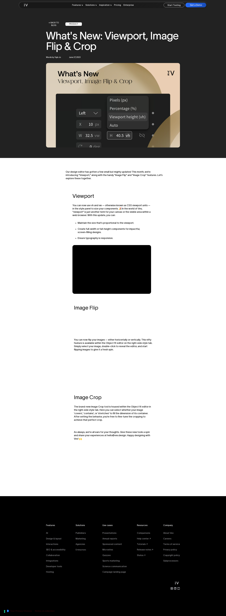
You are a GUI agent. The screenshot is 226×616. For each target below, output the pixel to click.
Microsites (107, 549)
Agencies (80, 544)
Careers (167, 538)
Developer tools (54, 566)
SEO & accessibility (55, 549)
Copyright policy (171, 555)
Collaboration (53, 555)
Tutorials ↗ (142, 544)
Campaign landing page (114, 572)
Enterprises (81, 549)
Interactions (52, 544)
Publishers (81, 533)
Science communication (114, 566)
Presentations (109, 533)
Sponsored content (112, 544)
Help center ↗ (144, 538)
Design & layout (53, 538)
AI (47, 533)
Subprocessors (170, 561)
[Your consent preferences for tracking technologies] (4, 611)
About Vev (168, 533)
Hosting (50, 572)
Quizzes (106, 555)
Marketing (81, 538)
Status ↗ (141, 555)
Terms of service (171, 544)
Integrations (52, 561)
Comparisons (143, 533)
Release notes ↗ (145, 549)
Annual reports (109, 538)
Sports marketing (111, 561)
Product (73, 24)
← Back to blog (54, 24)
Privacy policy (170, 549)
